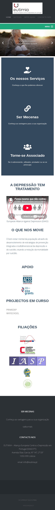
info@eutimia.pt (30, 462)
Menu (47, 26)
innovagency (28, 506)
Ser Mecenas (27, 117)
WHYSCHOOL (12, 313)
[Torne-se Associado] (27, 147)
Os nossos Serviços (27, 79)
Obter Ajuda (29, 17)
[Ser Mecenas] (27, 108)
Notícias (17, 17)
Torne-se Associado (27, 155)
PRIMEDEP (11, 309)
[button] (2, 42)
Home (8, 17)
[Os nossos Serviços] (27, 70)
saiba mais (27, 426)
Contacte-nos (44, 17)
